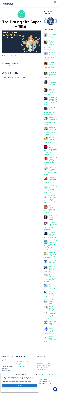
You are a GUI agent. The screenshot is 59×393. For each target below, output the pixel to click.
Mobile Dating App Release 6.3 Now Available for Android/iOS (50, 189)
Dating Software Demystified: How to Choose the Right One (50, 278)
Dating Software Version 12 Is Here (50, 339)
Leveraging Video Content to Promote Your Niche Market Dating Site (50, 226)
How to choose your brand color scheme (50, 83)
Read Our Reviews (42, 367)
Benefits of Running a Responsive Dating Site (50, 269)
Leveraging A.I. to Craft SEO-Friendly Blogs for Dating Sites (50, 235)
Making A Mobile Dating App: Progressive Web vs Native (50, 121)
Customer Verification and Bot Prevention (49, 91)
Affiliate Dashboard (21, 369)
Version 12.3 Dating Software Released (50, 315)
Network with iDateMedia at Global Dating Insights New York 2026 (50, 101)
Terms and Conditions (22, 361)
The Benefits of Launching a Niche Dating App (50, 180)
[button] (36, 374)
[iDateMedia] (8, 4)
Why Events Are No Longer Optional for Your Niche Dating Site (50, 66)
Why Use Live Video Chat (53, 261)
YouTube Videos (41, 369)
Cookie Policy (15, 388)
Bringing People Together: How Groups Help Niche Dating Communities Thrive (49, 45)
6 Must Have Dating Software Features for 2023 (50, 330)
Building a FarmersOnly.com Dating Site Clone (50, 255)
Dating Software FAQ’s (43, 363)
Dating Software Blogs (43, 361)
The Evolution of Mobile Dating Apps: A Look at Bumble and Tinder (50, 161)
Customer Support (21, 366)
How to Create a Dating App (52, 308)
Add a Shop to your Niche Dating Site (52, 35)
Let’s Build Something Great (52, 301)
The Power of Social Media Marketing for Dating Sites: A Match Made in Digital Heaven (50, 245)
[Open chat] (55, 389)
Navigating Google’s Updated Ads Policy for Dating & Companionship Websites (50, 150)
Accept (20, 385)
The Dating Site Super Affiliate (21, 24)
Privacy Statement (22, 388)
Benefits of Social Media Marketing (52, 286)
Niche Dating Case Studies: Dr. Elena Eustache (50, 75)
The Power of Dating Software (53, 217)
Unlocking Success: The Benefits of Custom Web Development (50, 209)
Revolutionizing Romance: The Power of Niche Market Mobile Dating (50, 171)
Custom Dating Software (44, 365)
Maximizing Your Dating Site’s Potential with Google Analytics (50, 131)
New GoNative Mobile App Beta (50, 294)
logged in (12, 77)
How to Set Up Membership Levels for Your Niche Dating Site (50, 56)
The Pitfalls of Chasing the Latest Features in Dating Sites (50, 199)
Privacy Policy (19, 364)
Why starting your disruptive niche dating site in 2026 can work (50, 111)
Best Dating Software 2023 (52, 323)
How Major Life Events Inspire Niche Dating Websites (50, 140)
